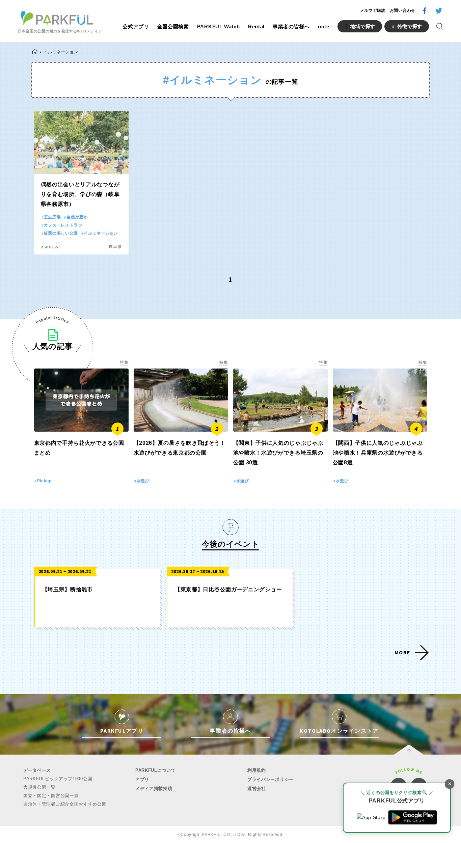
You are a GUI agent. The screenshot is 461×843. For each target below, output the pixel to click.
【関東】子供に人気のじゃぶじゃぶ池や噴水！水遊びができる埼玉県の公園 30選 (278, 452)
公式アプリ (136, 26)
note (323, 26)
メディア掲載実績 (153, 788)
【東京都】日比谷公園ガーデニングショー (228, 589)
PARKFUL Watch (218, 26)
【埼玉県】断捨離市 (67, 589)
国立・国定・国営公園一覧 (51, 795)
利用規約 (256, 770)
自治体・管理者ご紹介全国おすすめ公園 (65, 804)
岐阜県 (115, 246)
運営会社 (256, 788)
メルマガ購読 (373, 10)
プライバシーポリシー (270, 779)
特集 (124, 362)
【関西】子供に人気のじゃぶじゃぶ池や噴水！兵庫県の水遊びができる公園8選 (378, 452)
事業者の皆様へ (291, 26)
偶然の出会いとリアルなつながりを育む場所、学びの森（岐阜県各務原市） (80, 194)
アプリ (142, 779)
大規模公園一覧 (39, 787)
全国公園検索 (173, 26)
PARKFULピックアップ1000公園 (57, 779)
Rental (256, 26)
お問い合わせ (402, 10)
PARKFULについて (155, 770)
